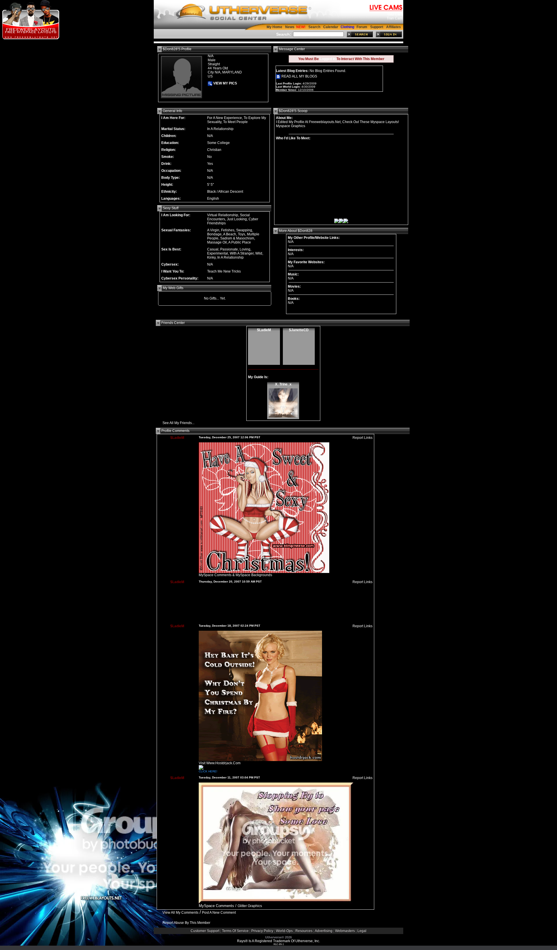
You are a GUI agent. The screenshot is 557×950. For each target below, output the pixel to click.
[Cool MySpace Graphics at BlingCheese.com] (264, 572)
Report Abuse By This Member (186, 923)
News (289, 27)
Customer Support (205, 931)
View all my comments (180, 913)
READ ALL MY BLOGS (299, 76)
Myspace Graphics (290, 126)
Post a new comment (219, 913)
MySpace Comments (215, 575)
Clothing (347, 27)
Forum (362, 27)
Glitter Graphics (250, 906)
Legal (361, 931)
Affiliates (393, 27)
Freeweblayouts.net (325, 122)
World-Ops (284, 931)
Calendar (330, 27)
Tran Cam (394, 18)
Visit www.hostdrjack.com (219, 763)
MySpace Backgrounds (254, 575)
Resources (303, 931)
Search (314, 27)
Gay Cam (395, 14)
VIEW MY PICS (224, 83)
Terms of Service (235, 931)
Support (376, 27)
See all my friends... (178, 423)
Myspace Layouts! (384, 122)
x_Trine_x (283, 384)
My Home (274, 27)
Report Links (362, 438)
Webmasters (345, 931)
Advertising (323, 931)
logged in (328, 59)
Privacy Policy (262, 931)
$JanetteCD (299, 330)
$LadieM (264, 330)
